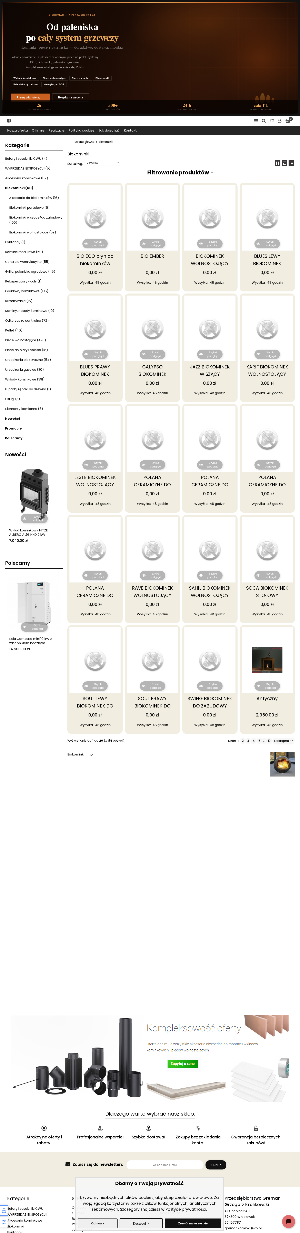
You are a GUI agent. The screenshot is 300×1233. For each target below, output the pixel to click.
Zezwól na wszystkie (193, 1223)
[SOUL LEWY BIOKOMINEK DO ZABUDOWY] (95, 660)
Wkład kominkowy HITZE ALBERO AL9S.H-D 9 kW (28, 532)
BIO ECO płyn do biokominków (95, 260)
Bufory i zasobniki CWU (25, 1209)
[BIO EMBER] (152, 217)
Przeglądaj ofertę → (30, 97)
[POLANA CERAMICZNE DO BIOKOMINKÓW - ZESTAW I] (152, 439)
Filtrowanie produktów (178, 172)
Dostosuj (139, 1223)
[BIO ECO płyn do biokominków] (95, 217)
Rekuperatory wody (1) (23, 281)
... (264, 741)
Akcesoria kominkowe (24, 1220)
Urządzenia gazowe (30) (24, 369)
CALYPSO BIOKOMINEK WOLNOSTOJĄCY (152, 374)
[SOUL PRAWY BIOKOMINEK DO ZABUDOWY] (152, 660)
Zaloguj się (279, 121)
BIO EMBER (152, 256)
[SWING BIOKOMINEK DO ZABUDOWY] (210, 660)
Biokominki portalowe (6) (29, 207)
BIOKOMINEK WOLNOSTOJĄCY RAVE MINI (210, 263)
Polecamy (13, 438)
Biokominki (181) (19, 188)
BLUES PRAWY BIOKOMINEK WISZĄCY (95, 374)
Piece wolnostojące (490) (25, 340)
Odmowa (97, 1223)
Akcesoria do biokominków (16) (34, 197)
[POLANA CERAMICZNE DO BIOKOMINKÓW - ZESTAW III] (267, 439)
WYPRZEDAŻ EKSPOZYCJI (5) (27, 168)
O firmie (38, 130)
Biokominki (102, 78)
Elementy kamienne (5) (24, 408)
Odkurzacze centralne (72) (27, 320)
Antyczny (267, 698)
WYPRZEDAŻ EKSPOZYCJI (27, 1214)
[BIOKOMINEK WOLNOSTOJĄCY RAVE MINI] (210, 217)
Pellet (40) (13, 330)
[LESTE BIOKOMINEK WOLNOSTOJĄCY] (95, 439)
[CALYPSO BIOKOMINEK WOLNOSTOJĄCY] (152, 328)
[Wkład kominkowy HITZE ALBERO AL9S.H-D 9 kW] (34, 494)
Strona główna (84, 142)
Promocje (13, 428)
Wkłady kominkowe (25, 78)
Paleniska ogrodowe (25, 84)
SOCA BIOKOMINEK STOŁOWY (267, 592)
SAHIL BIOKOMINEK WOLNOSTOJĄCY (210, 592)
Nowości (12, 418)
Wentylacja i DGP (54, 84)
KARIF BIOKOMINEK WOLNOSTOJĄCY (267, 370)
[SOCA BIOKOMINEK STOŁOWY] (267, 549)
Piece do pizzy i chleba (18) (26, 350)
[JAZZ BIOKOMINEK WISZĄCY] (210, 328)
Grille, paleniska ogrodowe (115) (30, 271)
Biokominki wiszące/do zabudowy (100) (35, 220)
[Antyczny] (267, 660)
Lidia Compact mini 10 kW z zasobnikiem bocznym (30, 641)
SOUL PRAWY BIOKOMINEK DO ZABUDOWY (152, 705)
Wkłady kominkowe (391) (25, 379)
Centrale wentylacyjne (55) (27, 261)
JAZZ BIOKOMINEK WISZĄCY (210, 370)
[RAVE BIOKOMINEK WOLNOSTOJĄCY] (152, 549)
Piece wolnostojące (54, 78)
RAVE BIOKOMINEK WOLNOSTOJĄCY (152, 592)
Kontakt (130, 130)
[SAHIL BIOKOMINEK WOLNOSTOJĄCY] (210, 549)
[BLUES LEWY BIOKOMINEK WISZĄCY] (267, 217)
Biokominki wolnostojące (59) (32, 232)
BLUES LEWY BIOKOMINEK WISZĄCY (267, 263)
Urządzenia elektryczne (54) (28, 359)
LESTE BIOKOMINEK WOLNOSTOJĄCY (95, 481)
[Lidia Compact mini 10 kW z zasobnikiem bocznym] (34, 603)
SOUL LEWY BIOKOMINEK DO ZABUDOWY (95, 705)
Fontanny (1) (15, 242)
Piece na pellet (80, 78)
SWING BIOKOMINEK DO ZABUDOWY (210, 702)
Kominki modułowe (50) (24, 252)
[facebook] (9, 121)
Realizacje (56, 130)
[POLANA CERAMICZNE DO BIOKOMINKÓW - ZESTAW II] (210, 439)
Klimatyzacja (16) (18, 301)
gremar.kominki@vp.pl (243, 1228)
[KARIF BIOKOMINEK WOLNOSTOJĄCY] (267, 328)
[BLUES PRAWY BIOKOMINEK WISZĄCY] (95, 328)
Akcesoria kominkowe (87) (26, 178)
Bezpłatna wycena (70, 97)
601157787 (232, 1222)
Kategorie (17, 145)
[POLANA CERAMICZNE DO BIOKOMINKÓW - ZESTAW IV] (95, 549)
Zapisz (216, 1165)
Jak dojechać (109, 130)
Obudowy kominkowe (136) (26, 291)
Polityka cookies (81, 130)
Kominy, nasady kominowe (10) (29, 310)
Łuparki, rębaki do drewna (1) (28, 389)
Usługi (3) (12, 399)
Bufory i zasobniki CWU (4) (26, 158)
